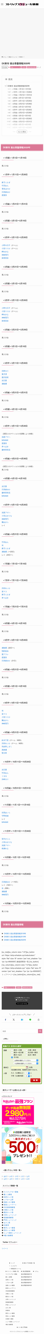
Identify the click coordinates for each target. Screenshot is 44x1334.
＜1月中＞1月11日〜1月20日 (22, 92)
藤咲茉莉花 (6, 449)
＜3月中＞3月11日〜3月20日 (22, 118)
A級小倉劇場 (8, 1235)
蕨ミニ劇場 (8, 1194)
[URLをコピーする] (38, 1020)
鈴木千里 (5, 740)
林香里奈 (5, 258)
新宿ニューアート (10, 1204)
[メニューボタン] (2, 4)
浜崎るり (5, 370)
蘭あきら (5, 522)
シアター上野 (8, 1199)
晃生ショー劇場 (9, 1230)
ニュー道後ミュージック (12, 1233)
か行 (11, 1176)
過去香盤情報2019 (26, 1277)
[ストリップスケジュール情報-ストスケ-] (22, 4)
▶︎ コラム (35, 1271)
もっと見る (22, 132)
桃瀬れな (5, 848)
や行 (16, 1179)
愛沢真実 (5, 377)
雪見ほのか (6, 188)
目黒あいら (6, 812)
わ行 (28, 1179)
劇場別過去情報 (32, 67)
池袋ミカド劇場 (9, 1202)
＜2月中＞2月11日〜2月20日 (22, 101)
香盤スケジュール (15, 67)
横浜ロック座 (8, 1212)
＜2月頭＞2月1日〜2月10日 (21, 98)
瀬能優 (4, 383)
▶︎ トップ (12, 1263)
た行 (22, 1176)
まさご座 (7, 1222)
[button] (5, 1020)
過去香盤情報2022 (26, 1285)
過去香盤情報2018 (26, 1274)
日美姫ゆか (6, 192)
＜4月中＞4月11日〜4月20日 (22, 127)
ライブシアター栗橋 (11, 1192)
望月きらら (6, 838)
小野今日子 (6, 245)
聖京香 (4, 753)
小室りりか (6, 248)
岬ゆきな (5, 251)
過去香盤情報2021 (26, 1282)
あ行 (5, 1176)
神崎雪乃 (5, 254)
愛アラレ (5, 654)
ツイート (5, 1248)
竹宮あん (5, 185)
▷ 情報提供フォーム (15, 1269)
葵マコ (4, 591)
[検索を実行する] (40, 1031)
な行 (28, 1176)
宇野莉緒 (5, 815)
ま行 (11, 1179)
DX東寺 (24, 67)
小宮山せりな (7, 515)
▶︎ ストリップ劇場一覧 (12, 1271)
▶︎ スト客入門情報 (22, 1327)
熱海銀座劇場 (8, 1217)
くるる (4, 776)
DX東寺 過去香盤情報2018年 (15, 933)
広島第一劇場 (9, 1319)
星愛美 (4, 195)
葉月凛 (4, 374)
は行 (5, 1179)
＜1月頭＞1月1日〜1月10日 (21, 89)
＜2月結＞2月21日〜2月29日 (22, 104)
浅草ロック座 (8, 1197)
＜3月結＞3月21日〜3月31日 (22, 121)
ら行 (22, 1179)
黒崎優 (4, 749)
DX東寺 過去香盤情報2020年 (19, 86)
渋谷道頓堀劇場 (9, 1207)
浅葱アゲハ (6, 437)
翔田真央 (5, 651)
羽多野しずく (7, 746)
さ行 (16, 1176)
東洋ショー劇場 (9, 1228)
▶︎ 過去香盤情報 (25, 1271)
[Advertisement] (22, 33)
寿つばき (5, 446)
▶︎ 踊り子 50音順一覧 (28, 1263)
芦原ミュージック (10, 1220)
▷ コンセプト (13, 1266)
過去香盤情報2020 (26, 1280)
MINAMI (5, 440)
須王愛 (4, 380)
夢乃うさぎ (6, 182)
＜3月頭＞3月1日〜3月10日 (21, 115)
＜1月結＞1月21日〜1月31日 (22, 95)
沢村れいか (6, 588)
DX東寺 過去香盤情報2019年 (15, 936)
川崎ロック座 (8, 1210)
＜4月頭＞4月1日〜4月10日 (21, 124)
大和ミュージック (10, 1215)
